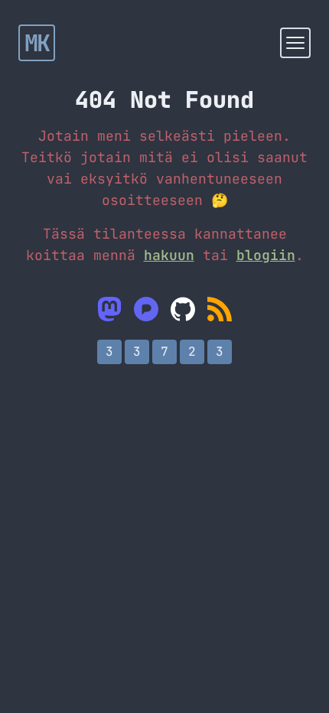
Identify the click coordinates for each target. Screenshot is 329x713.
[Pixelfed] (146, 309)
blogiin (265, 255)
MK (37, 43)
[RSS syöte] (219, 309)
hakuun (169, 255)
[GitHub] (183, 309)
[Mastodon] (109, 309)
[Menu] (295, 43)
